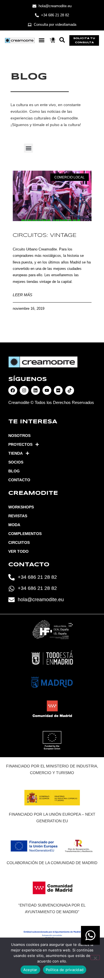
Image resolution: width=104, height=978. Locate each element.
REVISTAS (17, 516)
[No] (95, 957)
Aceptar (30, 969)
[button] (41, 40)
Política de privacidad (65, 969)
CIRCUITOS (19, 542)
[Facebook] (12, 390)
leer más (22, 295)
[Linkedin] (35, 390)
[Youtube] (46, 390)
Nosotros (19, 435)
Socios (15, 462)
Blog (14, 471)
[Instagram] (24, 390)
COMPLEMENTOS (25, 533)
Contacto (19, 480)
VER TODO (18, 551)
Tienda (15, 453)
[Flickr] (58, 390)
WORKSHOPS (21, 507)
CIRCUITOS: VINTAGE (45, 235)
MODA (14, 525)
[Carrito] (53, 40)
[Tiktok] (69, 390)
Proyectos (20, 444)
